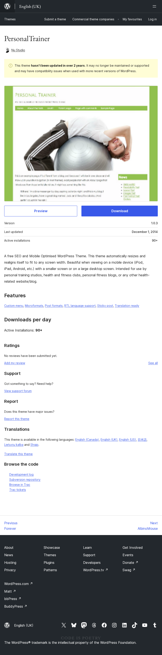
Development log (21, 474)
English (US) (127, 439)
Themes (10, 19)
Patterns (50, 570)
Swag (129, 570)
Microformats (34, 305)
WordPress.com (18, 584)
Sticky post (105, 305)
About (9, 547)
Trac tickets (17, 489)
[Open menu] (155, 6)
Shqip (34, 444)
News (8, 555)
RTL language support (80, 305)
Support (89, 555)
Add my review (14, 363)
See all (153, 363)
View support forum (18, 391)
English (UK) (109, 439)
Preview (40, 211)
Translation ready (127, 305)
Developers (92, 562)
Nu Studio (18, 50)
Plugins (49, 562)
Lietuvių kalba (13, 444)
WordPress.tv (95, 570)
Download (119, 211)
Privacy (10, 570)
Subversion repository (24, 479)
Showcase (52, 547)
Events (128, 555)
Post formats (54, 305)
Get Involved (133, 547)
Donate (130, 562)
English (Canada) (87, 439)
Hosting (10, 562)
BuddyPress (15, 606)
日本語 (142, 439)
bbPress (12, 599)
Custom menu (13, 305)
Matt (10, 591)
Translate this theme (18, 454)
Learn (87, 547)
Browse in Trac (19, 484)
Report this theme (16, 419)
